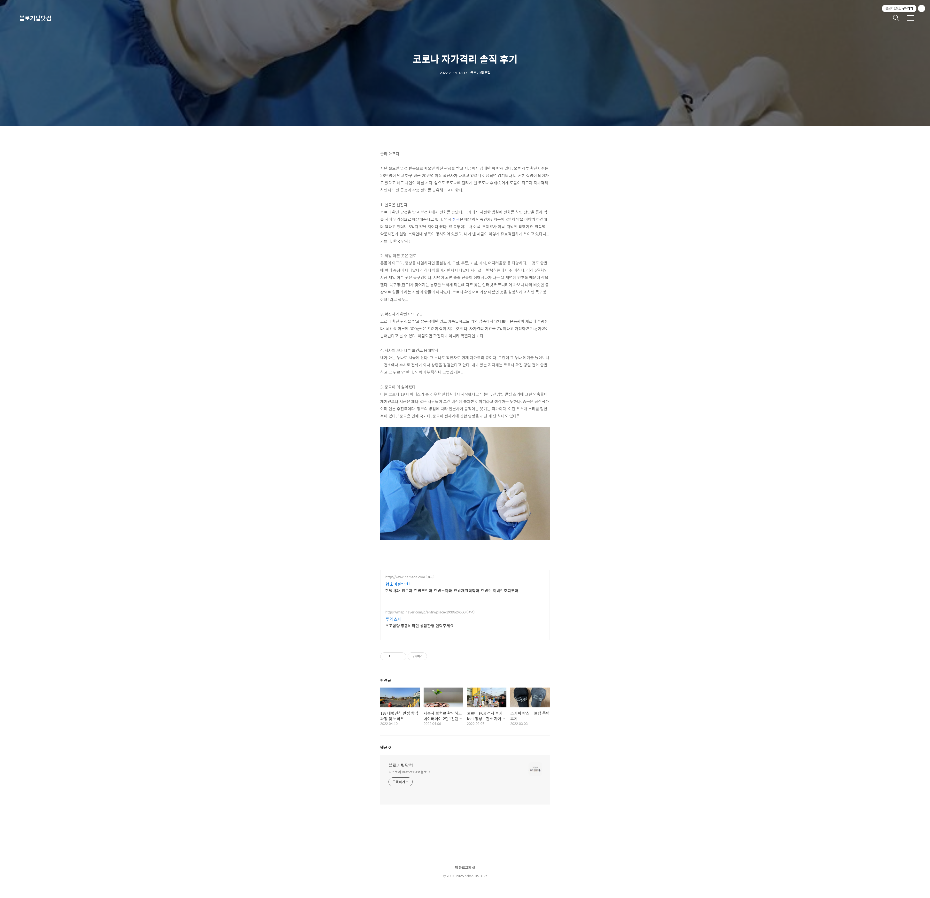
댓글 (385, 747)
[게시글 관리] (401, 656)
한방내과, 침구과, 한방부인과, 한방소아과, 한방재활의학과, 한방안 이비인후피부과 (451, 590)
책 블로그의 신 (465, 867)
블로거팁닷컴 (35, 18)
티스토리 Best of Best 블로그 (409, 771)
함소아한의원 (397, 584)
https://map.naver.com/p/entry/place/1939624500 (425, 612)
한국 (456, 219)
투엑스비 (393, 619)
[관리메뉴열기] (921, 8)
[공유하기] (395, 656)
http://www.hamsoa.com (405, 577)
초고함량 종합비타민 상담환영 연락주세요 (419, 625)
